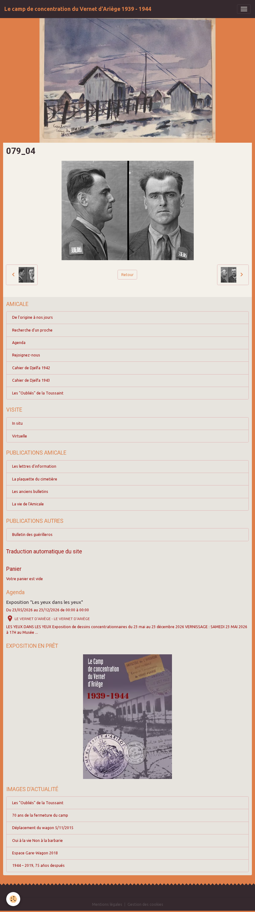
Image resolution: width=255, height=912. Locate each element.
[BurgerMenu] (244, 9)
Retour (127, 275)
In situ (17, 423)
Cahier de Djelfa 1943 (31, 380)
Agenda (19, 343)
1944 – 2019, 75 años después (38, 865)
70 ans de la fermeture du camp (40, 815)
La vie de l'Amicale (28, 504)
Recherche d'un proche (32, 330)
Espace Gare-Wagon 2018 (35, 853)
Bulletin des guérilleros (32, 534)
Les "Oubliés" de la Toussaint (37, 393)
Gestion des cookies (145, 904)
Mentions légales (107, 904)
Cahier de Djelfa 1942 (31, 368)
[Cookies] (13, 899)
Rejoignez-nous (26, 355)
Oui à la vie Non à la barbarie (37, 840)
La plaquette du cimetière (34, 479)
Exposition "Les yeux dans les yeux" (44, 602)
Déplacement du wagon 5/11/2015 (42, 828)
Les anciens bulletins (30, 491)
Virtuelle (19, 436)
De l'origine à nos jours (32, 317)
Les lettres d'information (34, 466)
